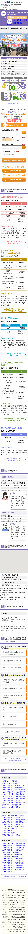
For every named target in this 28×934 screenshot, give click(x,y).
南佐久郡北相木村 (7, 796)
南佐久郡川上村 (20, 794)
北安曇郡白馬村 (19, 822)
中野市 (23, 826)
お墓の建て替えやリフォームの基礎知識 (13, 744)
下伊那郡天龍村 (19, 867)
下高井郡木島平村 (7, 830)
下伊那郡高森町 (7, 867)
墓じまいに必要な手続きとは (11, 716)
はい (5, 140)
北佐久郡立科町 (20, 792)
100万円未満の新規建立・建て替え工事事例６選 (14, 681)
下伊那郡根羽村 (7, 863)
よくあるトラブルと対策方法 (11, 732)
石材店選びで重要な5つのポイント (13, 661)
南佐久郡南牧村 (20, 798)
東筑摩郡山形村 (7, 790)
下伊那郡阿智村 (7, 858)
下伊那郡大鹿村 (19, 863)
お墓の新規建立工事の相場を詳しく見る (14, 242)
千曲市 (4, 815)
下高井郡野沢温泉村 (8, 833)
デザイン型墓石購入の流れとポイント (13, 669)
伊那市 (11, 843)
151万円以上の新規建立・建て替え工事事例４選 (14, 696)
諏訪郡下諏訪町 (16, 805)
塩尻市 (11, 803)
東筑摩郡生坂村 (7, 787)
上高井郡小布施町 (20, 820)
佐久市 (4, 803)
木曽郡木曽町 (6, 852)
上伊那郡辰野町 (7, 850)
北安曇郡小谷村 (7, 826)
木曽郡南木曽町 (7, 854)
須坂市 (18, 835)
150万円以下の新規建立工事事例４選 (14, 688)
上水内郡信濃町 (7, 820)
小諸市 (4, 794)
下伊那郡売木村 (19, 869)
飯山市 (22, 815)
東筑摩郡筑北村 (19, 785)
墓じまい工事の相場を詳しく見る (14, 354)
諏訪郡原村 (5, 805)
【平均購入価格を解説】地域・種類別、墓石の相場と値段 (13, 653)
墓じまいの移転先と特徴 (10, 724)
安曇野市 (5, 781)
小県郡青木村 (15, 781)
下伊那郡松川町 (19, 861)
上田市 (18, 807)
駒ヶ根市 (16, 856)
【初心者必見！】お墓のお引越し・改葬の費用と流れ (13, 752)
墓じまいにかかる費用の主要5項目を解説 (14, 709)
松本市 (11, 794)
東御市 (11, 807)
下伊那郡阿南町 (19, 858)
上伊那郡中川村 (19, 848)
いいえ (16, 140)
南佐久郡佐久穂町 (7, 800)
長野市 (17, 826)
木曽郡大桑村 (19, 854)
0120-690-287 (17, 17)
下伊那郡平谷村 (7, 861)
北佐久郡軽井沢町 (20, 790)
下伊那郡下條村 (7, 865)
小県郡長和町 (6, 783)
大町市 (4, 828)
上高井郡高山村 (7, 822)
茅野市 (15, 783)
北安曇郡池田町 (7, 824)
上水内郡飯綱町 (7, 818)
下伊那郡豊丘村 (7, 869)
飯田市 (4, 843)
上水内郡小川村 (19, 818)
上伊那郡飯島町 (20, 843)
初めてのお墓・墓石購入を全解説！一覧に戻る (14, 759)
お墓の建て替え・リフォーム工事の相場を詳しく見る (14, 310)
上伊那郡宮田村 (7, 848)
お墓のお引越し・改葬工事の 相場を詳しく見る (14, 419)
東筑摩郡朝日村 (7, 785)
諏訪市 (4, 807)
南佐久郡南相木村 (7, 798)
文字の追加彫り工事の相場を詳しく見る (14, 459)
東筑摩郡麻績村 (19, 787)
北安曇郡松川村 (19, 824)
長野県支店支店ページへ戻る (14, 876)
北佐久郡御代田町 (7, 792)
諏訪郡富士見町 (20, 803)
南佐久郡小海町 (20, 796)
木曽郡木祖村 (17, 852)
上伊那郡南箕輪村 (7, 845)
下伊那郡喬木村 (19, 865)
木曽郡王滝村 (6, 856)
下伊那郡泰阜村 (7, 871)
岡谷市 (18, 800)
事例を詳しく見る (14, 103)
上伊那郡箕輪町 (20, 845)
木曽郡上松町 (19, 850)
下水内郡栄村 (13, 828)
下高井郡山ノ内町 (7, 835)
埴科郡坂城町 (13, 815)
